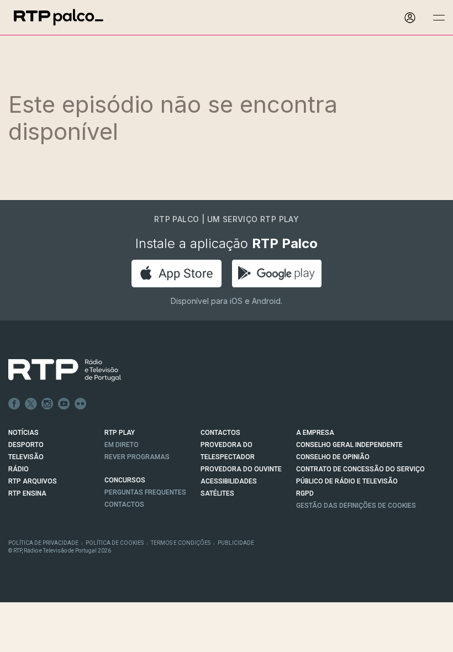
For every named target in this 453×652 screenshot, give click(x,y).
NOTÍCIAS (23, 433)
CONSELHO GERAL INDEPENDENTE (349, 445)
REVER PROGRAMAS (137, 457)
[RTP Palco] (58, 17)
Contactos (124, 504)
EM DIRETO (121, 445)
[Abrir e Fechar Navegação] (438, 18)
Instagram (47, 404)
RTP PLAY (119, 433)
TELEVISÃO (26, 457)
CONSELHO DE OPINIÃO (333, 457)
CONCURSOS (124, 480)
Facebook (14, 404)
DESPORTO (26, 445)
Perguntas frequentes (145, 492)
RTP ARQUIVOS (32, 481)
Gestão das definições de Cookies (356, 505)
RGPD (305, 493)
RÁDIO (18, 469)
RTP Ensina (27, 493)
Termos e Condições (180, 543)
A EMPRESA (315, 433)
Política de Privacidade (43, 543)
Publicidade (236, 543)
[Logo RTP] (55, 370)
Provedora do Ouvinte (241, 469)
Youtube (64, 404)
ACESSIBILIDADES (229, 481)
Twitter (31, 404)
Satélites (217, 493)
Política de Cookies (115, 543)
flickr (81, 404)
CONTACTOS (220, 433)
